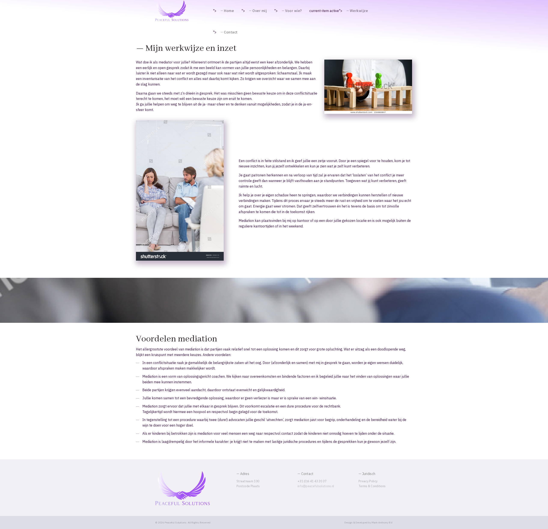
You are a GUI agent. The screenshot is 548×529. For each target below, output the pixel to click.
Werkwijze (359, 11)
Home (229, 11)
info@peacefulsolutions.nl (316, 486)
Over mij (259, 11)
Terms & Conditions (372, 486)
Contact (231, 32)
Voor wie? (293, 11)
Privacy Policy (368, 481)
